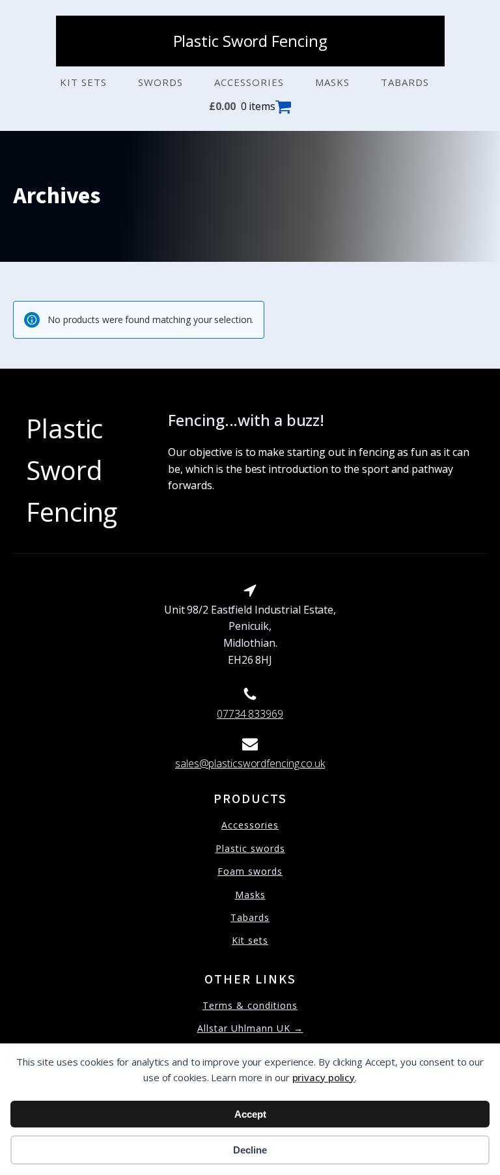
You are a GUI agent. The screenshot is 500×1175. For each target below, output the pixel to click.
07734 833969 (250, 714)
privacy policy (323, 1077)
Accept (250, 1114)
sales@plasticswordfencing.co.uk (250, 763)
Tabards (405, 82)
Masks (332, 82)
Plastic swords (250, 848)
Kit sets (83, 82)
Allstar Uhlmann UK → (250, 1028)
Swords (160, 82)
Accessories (249, 82)
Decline (250, 1149)
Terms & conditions (250, 1005)
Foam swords (250, 871)
